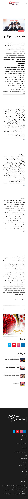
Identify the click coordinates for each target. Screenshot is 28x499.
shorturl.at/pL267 (21, 284)
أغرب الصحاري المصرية (21, 443)
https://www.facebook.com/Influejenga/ (13, 229)
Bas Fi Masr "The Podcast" (20, 452)
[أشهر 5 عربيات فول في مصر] (22, 368)
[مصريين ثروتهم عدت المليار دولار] (22, 376)
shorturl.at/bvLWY (19, 137)
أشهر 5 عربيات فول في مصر (12, 367)
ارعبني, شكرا (16, 383)
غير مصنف (24, 471)
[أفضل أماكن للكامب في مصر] (22, 360)
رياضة (25, 468)
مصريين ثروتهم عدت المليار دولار (11, 375)
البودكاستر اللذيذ (23, 458)
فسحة (25, 475)
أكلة (26, 455)
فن (26, 478)
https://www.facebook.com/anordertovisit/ (13, 183)
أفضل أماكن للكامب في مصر (12, 359)
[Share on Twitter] (15, 299)
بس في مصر (24, 462)
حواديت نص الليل (23, 465)
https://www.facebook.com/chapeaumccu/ (13, 91)
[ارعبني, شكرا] (22, 384)
